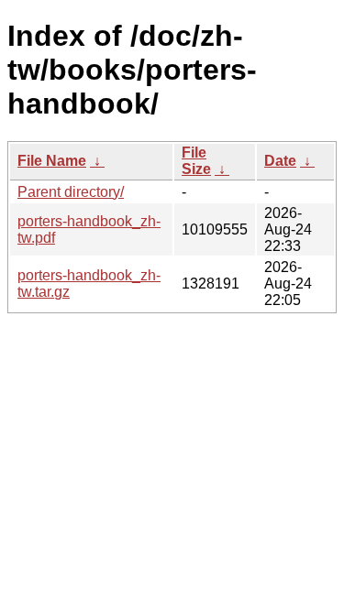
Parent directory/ (70, 192)
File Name (51, 161)
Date (280, 161)
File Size (196, 161)
